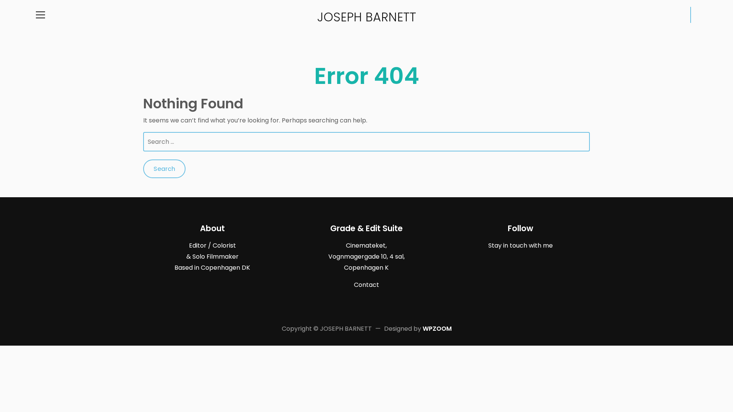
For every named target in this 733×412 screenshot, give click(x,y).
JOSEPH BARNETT (366, 17)
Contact (366, 284)
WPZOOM (437, 328)
